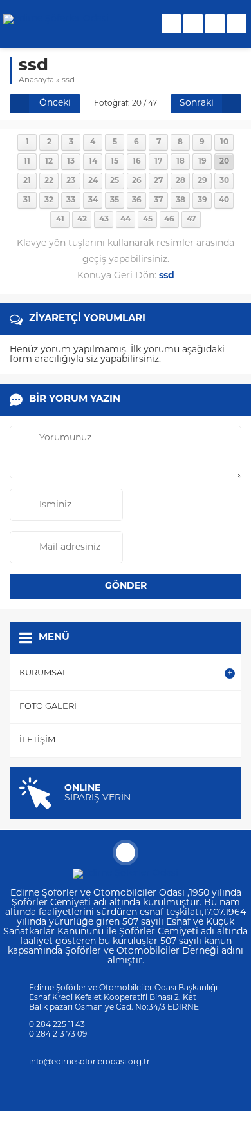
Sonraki (197, 103)
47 (191, 219)
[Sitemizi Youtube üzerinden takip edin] (133, 1088)
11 (27, 161)
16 (137, 161)
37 (158, 200)
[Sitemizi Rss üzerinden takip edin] (184, 1088)
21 (27, 181)
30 (224, 181)
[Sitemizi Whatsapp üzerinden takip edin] (167, 1088)
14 (93, 161)
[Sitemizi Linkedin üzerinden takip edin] (117, 1088)
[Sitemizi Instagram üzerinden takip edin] (100, 1088)
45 (148, 219)
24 (93, 181)
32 (48, 200)
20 (224, 161)
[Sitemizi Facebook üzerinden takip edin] (66, 1088)
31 (27, 200)
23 (70, 181)
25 (114, 181)
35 (114, 200)
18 (180, 161)
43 (104, 219)
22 (48, 181)
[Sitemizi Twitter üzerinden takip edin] (83, 1088)
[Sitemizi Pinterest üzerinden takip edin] (150, 1088)
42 (82, 219)
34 (93, 200)
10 (224, 142)
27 (158, 181)
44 (125, 219)
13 (71, 161)
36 (137, 200)
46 (169, 219)
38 (180, 200)
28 (180, 181)
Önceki (55, 103)
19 (202, 161)
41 (60, 219)
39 (202, 200)
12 (49, 161)
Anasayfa (36, 80)
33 (70, 200)
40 (224, 200)
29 (202, 181)
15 (114, 161)
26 (137, 181)
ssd (68, 80)
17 (158, 161)
